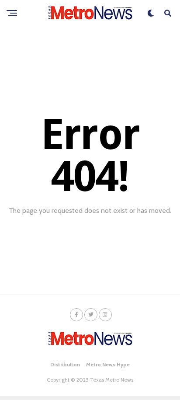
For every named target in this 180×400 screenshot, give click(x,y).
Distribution (65, 364)
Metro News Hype (108, 364)
